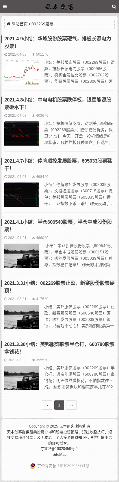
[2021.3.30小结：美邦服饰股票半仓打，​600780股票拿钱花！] (21, 380)
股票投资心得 (40, 432)
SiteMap (59, 454)
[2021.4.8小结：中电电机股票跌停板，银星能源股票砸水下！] (21, 136)
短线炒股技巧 (93, 432)
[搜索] (114, 6)
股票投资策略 (67, 432)
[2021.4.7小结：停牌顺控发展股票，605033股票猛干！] (21, 197)
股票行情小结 (101, 437)
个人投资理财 (67, 437)
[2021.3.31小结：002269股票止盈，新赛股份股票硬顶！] (21, 319)
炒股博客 (59, 443)
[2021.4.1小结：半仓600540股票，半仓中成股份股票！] (21, 258)
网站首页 (20, 24)
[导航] (10, 6)
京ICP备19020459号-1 (59, 449)
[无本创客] (59, 7)
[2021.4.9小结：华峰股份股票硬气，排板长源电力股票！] (21, 75)
